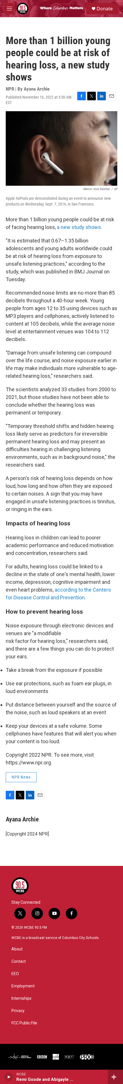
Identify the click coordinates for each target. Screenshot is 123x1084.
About (17, 949)
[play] (8, 1077)
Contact (18, 961)
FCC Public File (24, 1023)
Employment (23, 986)
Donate (105, 8)
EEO (15, 974)
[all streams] (115, 1077)
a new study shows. (79, 227)
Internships (21, 998)
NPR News (21, 777)
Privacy (18, 1011)
